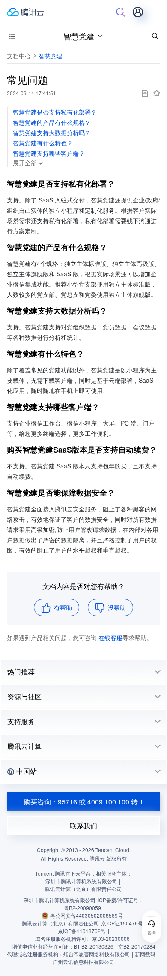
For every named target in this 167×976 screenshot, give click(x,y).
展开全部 (25, 162)
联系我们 (83, 826)
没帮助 (117, 607)
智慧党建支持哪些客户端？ (49, 153)
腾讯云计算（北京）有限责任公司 (60, 923)
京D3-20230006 (111, 938)
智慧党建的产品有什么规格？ (52, 122)
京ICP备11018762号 (82, 930)
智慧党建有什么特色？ (43, 143)
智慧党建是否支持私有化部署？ (55, 112)
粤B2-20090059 (82, 907)
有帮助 (63, 607)
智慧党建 (78, 36)
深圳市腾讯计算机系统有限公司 (59, 899)
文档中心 (19, 55)
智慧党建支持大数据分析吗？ (52, 132)
